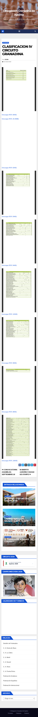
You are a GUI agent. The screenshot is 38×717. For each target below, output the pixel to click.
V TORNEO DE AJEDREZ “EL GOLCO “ (19, 540)
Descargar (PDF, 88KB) (9, 412)
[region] (19, 585)
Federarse (18, 713)
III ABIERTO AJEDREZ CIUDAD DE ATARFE (27, 472)
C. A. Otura (6, 666)
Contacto (26, 713)
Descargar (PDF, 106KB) (9, 460)
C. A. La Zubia (7, 652)
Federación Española (10, 680)
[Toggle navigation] (19, 31)
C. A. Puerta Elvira (9, 671)
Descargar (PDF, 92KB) (9, 167)
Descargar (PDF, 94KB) (9, 265)
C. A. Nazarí (7, 662)
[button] (35, 31)
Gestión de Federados (10, 643)
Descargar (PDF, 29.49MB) (10, 119)
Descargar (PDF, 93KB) (9, 216)
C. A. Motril (6, 657)
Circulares (10, 713)
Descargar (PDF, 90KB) (9, 115)
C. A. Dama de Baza (9, 648)
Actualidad (5, 42)
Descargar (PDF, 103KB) (9, 314)
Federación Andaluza (10, 676)
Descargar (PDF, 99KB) (9, 363)
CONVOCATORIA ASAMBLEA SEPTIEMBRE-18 (9, 472)
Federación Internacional (11, 685)
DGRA (6, 59)
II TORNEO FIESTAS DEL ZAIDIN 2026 (17, 499)
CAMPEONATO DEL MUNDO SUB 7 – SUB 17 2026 (16, 521)
